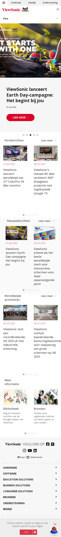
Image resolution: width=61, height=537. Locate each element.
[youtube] (30, 451)
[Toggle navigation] (57, 9)
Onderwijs (16, 2)
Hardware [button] (10, 467)
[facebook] (48, 444)
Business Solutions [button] (16, 485)
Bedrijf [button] (7, 509)
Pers (5, 18)
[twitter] (53, 444)
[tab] (23, 135)
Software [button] (9, 473)
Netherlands (36, 457)
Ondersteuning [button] (14, 503)
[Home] (4, 2)
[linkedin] (35, 451)
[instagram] (25, 451)
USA (26, 532)
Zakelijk (32, 2)
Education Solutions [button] (18, 479)
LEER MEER (19, 117)
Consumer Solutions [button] (18, 491)
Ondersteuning (50, 2)
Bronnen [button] (9, 497)
